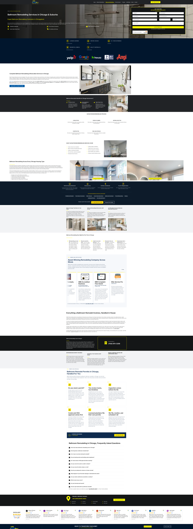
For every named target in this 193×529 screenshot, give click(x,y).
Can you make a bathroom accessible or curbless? (82, 476)
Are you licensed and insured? (77, 483)
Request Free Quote (109, 202)
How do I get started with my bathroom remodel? (81, 486)
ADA (89, 151)
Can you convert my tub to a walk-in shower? (80, 463)
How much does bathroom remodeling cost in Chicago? (83, 447)
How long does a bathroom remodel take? (80, 450)
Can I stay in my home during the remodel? (80, 454)
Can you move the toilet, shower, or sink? (80, 467)
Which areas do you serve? (77, 480)
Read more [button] (27, 519)
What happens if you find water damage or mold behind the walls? (85, 473)
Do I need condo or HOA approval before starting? (81, 460)
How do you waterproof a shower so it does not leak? (82, 470)
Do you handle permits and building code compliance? (82, 457)
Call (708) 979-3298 (98, 202)
